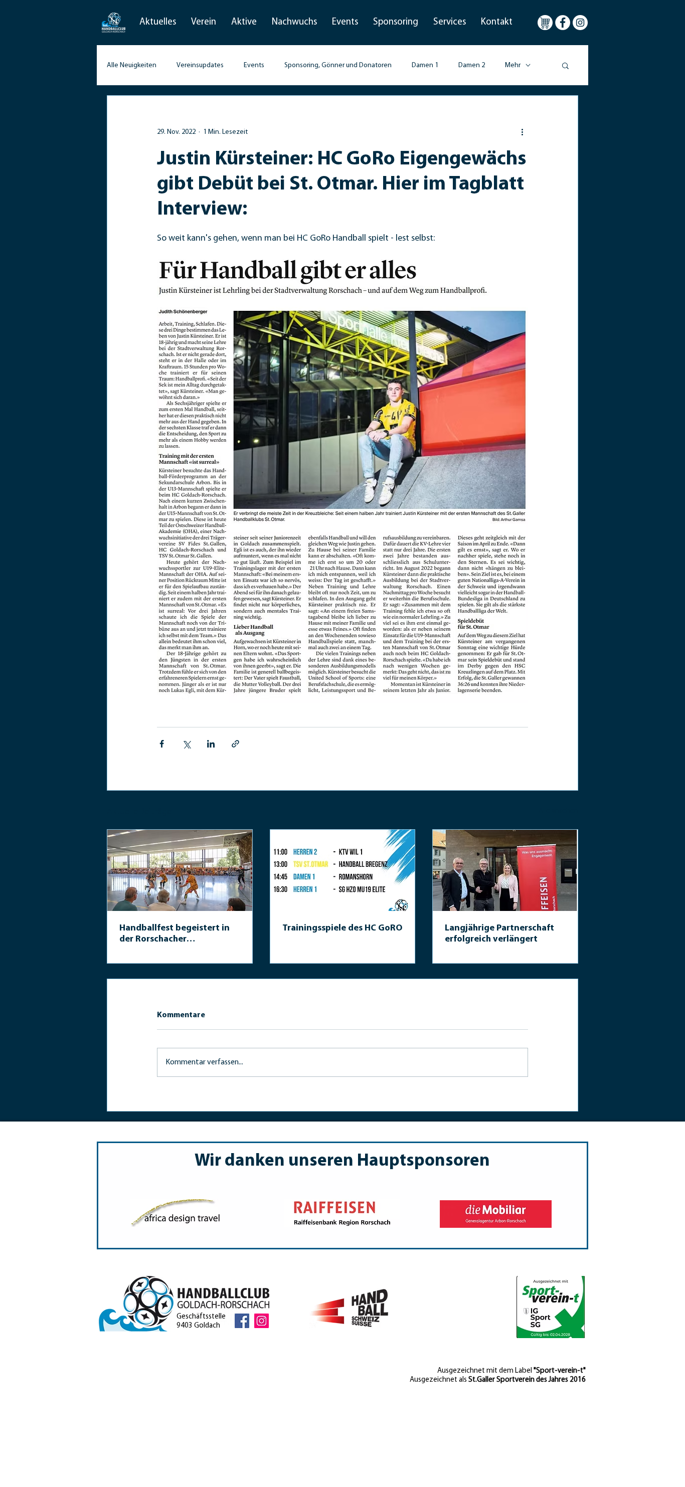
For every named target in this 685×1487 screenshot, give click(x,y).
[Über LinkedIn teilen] (211, 744)
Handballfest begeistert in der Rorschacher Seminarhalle (174, 934)
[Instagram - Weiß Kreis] (580, 22)
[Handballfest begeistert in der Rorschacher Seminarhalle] (179, 870)
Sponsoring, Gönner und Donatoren (338, 65)
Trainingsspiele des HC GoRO (342, 928)
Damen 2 (471, 65)
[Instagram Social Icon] (261, 1321)
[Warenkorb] (545, 22)
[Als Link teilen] (235, 744)
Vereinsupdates (200, 65)
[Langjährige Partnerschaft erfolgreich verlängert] (505, 870)
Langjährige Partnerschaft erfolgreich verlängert (499, 934)
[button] (158, 23)
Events (254, 65)
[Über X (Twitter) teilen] (186, 744)
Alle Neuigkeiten (131, 65)
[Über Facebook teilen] (161, 744)
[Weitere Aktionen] (522, 132)
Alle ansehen (558, 811)
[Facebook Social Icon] (242, 1321)
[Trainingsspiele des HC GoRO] (342, 870)
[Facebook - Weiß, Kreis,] (562, 22)
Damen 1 (425, 65)
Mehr (513, 65)
